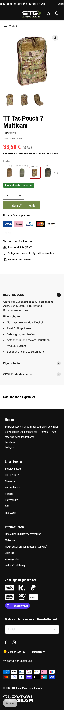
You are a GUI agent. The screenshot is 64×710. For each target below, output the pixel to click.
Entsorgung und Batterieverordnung (23, 534)
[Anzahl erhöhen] (20, 195)
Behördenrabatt (13, 468)
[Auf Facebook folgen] (5, 642)
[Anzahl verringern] (7, 195)
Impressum (10, 512)
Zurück (13, 26)
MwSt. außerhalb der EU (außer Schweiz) (26, 546)
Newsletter (10, 481)
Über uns (9, 552)
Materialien (10, 540)
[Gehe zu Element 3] (38, 100)
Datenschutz (11, 500)
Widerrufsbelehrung (15, 565)
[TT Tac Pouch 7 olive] (47, 173)
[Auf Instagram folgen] (14, 642)
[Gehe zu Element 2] (24, 100)
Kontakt (9, 493)
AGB (7, 506)
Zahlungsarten (12, 559)
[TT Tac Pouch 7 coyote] (9, 173)
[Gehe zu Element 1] (9, 100)
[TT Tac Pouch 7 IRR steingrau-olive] (22, 173)
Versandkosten (21, 153)
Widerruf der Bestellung (17, 660)
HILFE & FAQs (12, 475)
